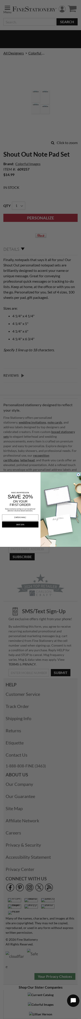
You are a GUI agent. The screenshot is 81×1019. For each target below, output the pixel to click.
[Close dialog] (78, 475)
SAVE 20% (20, 524)
